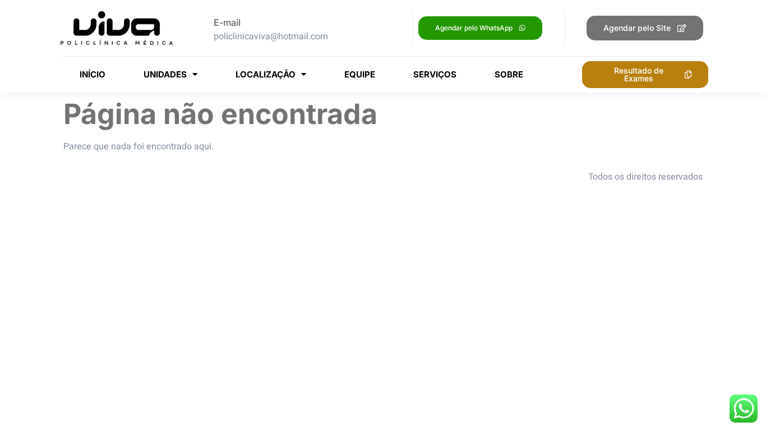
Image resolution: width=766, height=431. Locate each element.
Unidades (165, 74)
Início (92, 74)
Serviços (434, 74)
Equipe (359, 74)
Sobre (509, 74)
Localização (266, 74)
